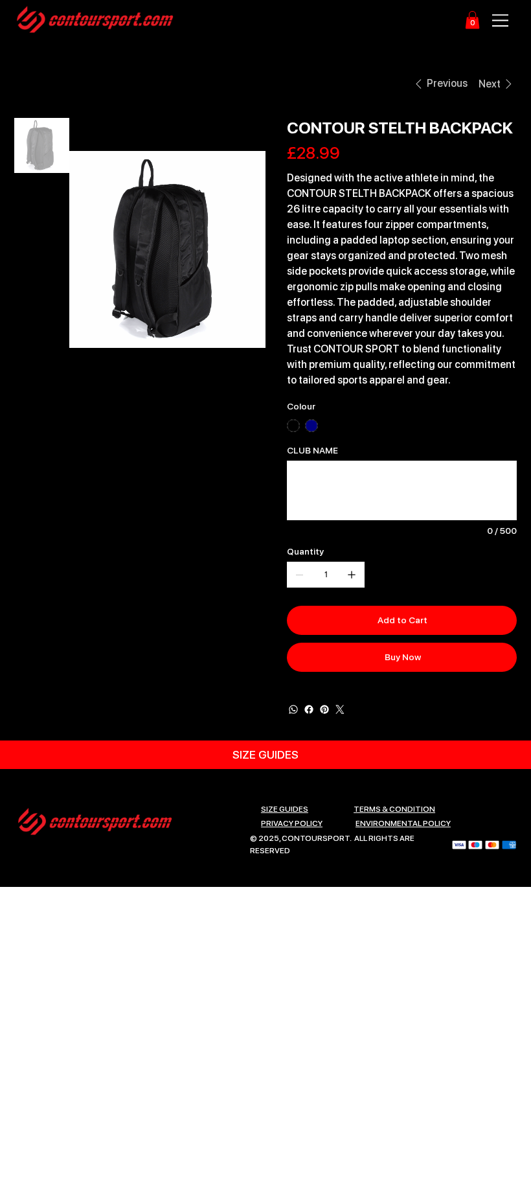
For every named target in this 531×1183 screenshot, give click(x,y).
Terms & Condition (394, 809)
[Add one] (352, 575)
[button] (472, 20)
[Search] (373, 20)
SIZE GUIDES (284, 809)
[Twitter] (339, 709)
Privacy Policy (291, 823)
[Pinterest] (324, 709)
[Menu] (501, 20)
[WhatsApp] (293, 709)
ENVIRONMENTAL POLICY (403, 823)
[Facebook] (308, 709)
